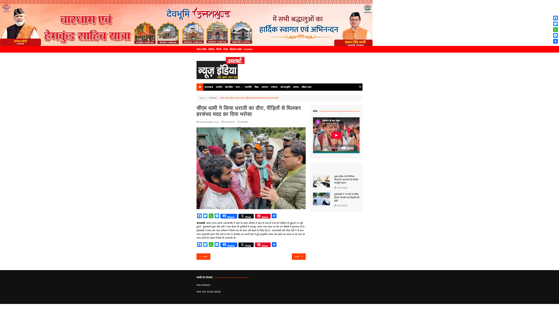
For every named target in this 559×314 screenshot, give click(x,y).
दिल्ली (218, 49)
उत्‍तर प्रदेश (201, 49)
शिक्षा (257, 87)
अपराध (296, 87)
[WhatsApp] (555, 30)
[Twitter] (555, 24)
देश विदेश (229, 87)
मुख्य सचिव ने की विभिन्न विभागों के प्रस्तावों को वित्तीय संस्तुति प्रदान (346, 179)
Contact (248, 49)
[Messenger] (555, 35)
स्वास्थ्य (265, 87)
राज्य (238, 87)
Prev (205, 256)
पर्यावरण (274, 87)
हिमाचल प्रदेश (236, 49)
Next (297, 256)
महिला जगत (306, 87)
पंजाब (225, 49)
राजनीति (248, 87)
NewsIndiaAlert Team (209, 122)
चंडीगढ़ (211, 49)
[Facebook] (555, 18)
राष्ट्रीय (219, 87)
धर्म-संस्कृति (285, 87)
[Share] (555, 41)
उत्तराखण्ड (208, 87)
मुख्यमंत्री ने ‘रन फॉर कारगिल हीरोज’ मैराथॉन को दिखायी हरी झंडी (346, 197)
